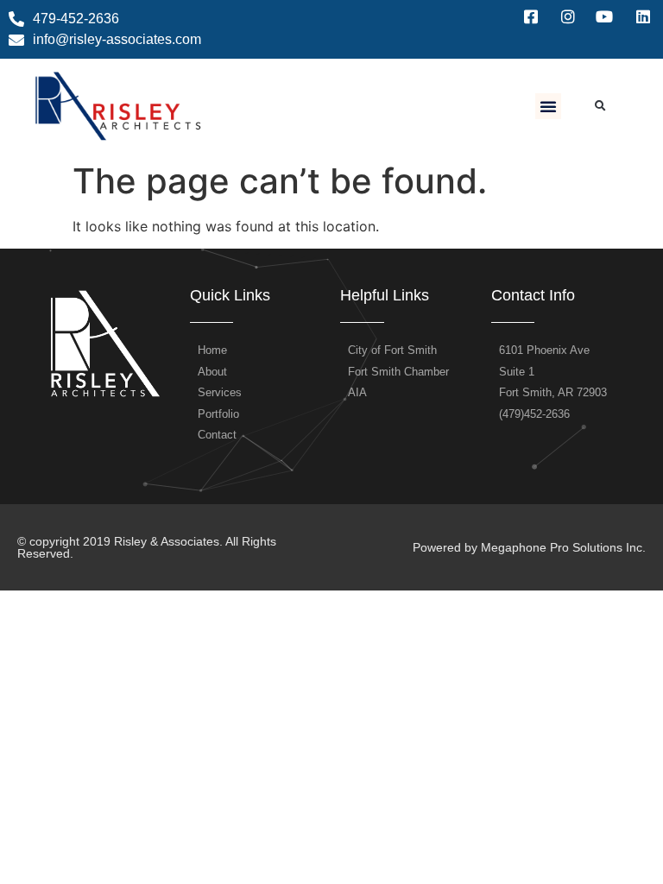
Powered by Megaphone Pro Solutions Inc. (529, 547)
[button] (548, 106)
